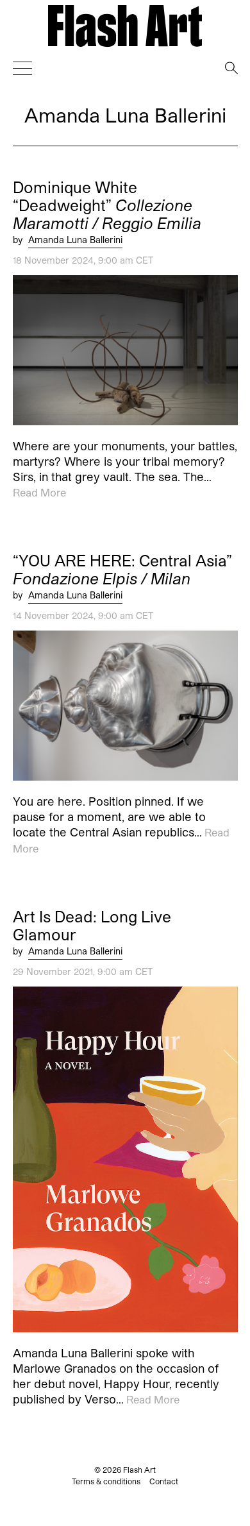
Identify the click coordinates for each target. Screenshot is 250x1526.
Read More (39, 492)
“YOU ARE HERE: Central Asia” (122, 570)
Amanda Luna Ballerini (75, 239)
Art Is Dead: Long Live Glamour (92, 926)
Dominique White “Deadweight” (107, 205)
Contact (163, 1481)
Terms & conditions (106, 1481)
